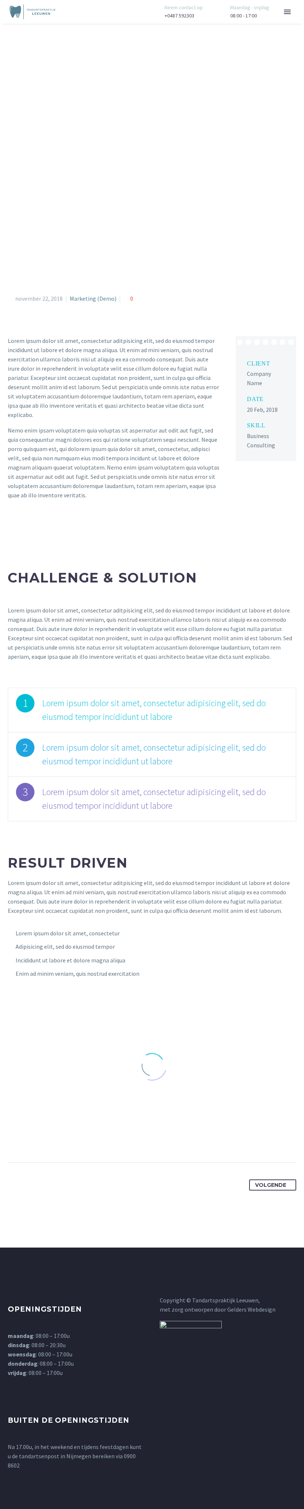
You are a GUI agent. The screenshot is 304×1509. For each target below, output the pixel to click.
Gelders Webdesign (251, 1309)
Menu (287, 11)
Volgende (270, 1185)
